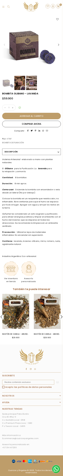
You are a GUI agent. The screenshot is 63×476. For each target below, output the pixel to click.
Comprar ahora (31, 123)
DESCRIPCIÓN (11, 151)
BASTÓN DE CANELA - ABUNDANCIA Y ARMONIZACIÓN (25, 334)
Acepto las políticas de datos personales (28, 387)
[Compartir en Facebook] (28, 131)
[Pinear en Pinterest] (35, 131)
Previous (4, 45)
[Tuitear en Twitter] (32, 131)
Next (58, 45)
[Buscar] (8, 6)
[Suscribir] (57, 382)
